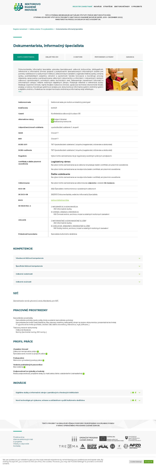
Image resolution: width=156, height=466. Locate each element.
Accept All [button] (148, 461)
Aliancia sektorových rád (23, 439)
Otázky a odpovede (21, 444)
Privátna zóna (18, 437)
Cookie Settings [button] (135, 461)
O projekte (17, 442)
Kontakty (16, 446)
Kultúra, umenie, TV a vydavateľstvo (42, 29)
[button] (26, 57)
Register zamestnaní (20, 29)
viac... (20, 91)
